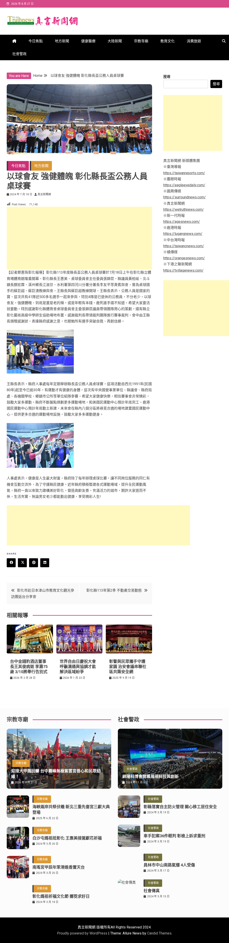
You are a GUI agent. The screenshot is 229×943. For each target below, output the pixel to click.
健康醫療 (88, 41)
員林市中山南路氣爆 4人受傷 (169, 865)
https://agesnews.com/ (181, 221)
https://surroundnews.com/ (184, 197)
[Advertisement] (79, 238)
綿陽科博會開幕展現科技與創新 (150, 776)
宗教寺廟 (141, 41)
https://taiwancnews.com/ (183, 246)
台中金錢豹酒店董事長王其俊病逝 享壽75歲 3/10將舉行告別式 (29, 666)
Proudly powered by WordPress (82, 933)
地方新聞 (62, 41)
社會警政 (19, 54)
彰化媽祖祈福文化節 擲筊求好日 (61, 896)
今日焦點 (35, 41)
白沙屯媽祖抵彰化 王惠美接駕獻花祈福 (67, 838)
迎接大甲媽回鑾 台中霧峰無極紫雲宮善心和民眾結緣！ (56, 774)
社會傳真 (152, 890)
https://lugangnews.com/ (182, 234)
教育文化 (167, 41)
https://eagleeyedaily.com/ (184, 185)
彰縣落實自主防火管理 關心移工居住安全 (180, 806)
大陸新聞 (115, 41)
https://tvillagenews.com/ (183, 270)
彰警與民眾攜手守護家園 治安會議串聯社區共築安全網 (127, 666)
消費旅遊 (194, 41)
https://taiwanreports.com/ (184, 173)
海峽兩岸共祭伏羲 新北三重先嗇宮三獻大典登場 (71, 809)
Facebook (11, 562)
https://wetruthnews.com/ (183, 209)
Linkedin (44, 562)
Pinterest (33, 562)
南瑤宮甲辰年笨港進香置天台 (58, 867)
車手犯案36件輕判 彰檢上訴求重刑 (174, 835)
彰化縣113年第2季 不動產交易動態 (114, 590)
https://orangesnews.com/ (184, 258)
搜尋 (166, 77)
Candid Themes (159, 933)
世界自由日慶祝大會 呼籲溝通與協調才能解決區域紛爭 (78, 666)
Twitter (22, 562)
